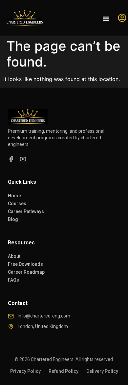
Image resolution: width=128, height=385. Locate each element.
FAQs (13, 280)
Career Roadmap (26, 272)
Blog (13, 219)
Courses (17, 203)
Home (14, 195)
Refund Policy (63, 371)
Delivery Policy (102, 371)
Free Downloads (25, 264)
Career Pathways (26, 211)
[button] (105, 18)
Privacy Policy (25, 371)
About (14, 256)
